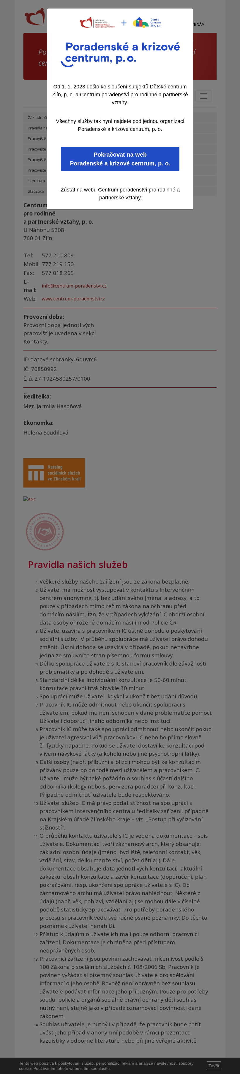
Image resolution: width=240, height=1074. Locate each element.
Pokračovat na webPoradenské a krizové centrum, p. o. (120, 159)
